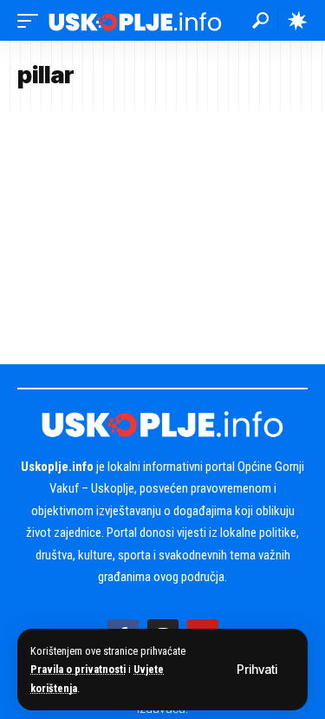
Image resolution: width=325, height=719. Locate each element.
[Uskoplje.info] (135, 20)
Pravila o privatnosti (78, 669)
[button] (257, 669)
